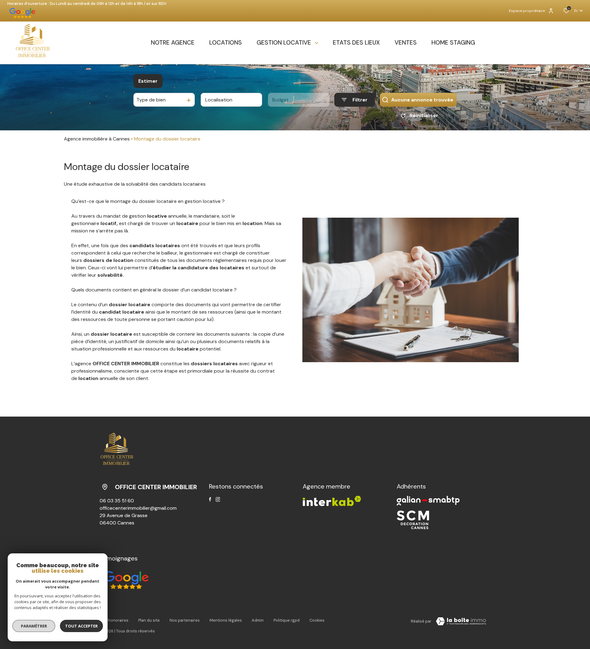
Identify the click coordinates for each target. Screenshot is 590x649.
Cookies (316, 620)
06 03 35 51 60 (117, 500)
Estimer (148, 81)
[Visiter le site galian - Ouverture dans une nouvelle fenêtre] (428, 500)
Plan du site (149, 620)
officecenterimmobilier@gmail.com (138, 508)
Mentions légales (226, 620)
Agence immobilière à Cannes (97, 139)
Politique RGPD (286, 620)
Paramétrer (34, 626)
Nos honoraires (114, 620)
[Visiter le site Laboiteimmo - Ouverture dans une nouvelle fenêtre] (460, 621)
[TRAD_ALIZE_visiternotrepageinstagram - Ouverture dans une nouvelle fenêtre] (218, 499)
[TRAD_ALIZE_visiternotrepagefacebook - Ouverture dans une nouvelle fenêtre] (210, 499)
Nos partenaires (185, 620)
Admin (258, 620)
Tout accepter (81, 626)
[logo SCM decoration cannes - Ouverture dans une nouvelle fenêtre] (413, 519)
